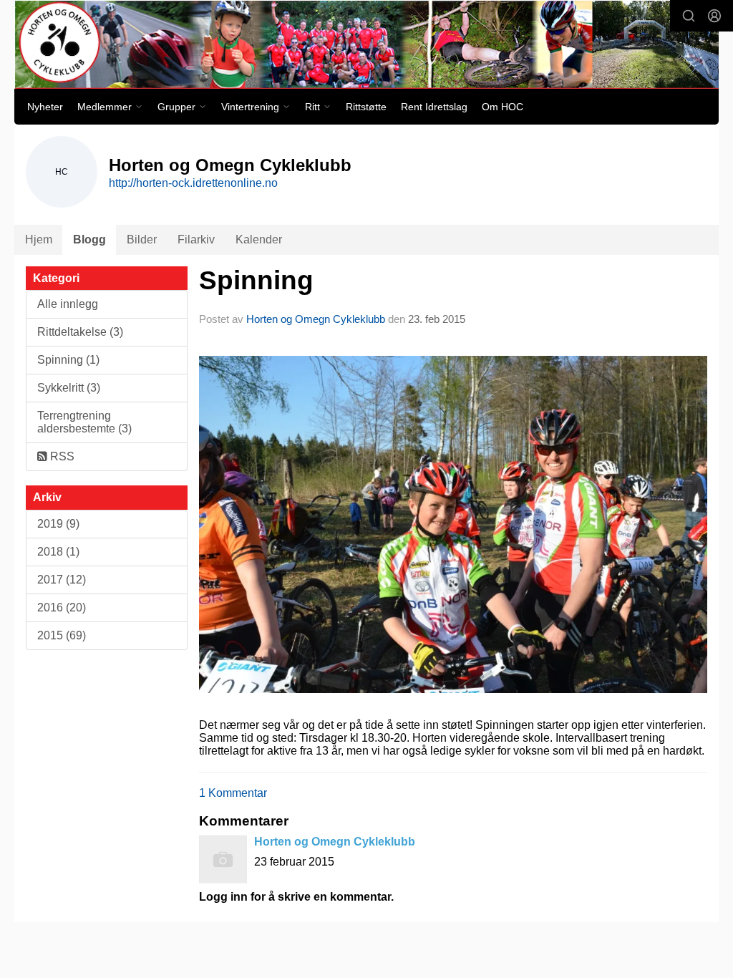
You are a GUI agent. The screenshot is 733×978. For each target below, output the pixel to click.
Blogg (89, 239)
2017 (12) (61, 579)
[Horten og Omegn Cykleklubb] (366, 44)
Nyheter (45, 106)
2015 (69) (61, 635)
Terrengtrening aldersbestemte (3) (84, 422)
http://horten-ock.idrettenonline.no (193, 183)
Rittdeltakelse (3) (80, 332)
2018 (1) (58, 552)
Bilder (142, 239)
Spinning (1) (68, 360)
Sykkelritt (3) (68, 388)
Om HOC (502, 106)
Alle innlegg (67, 304)
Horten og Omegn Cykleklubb (315, 319)
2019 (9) (58, 524)
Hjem (38, 239)
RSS (60, 456)
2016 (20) (61, 607)
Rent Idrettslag (434, 106)
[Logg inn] (714, 16)
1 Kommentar (233, 793)
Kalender (259, 239)
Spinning (256, 280)
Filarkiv (196, 239)
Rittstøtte (366, 106)
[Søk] (689, 16)
